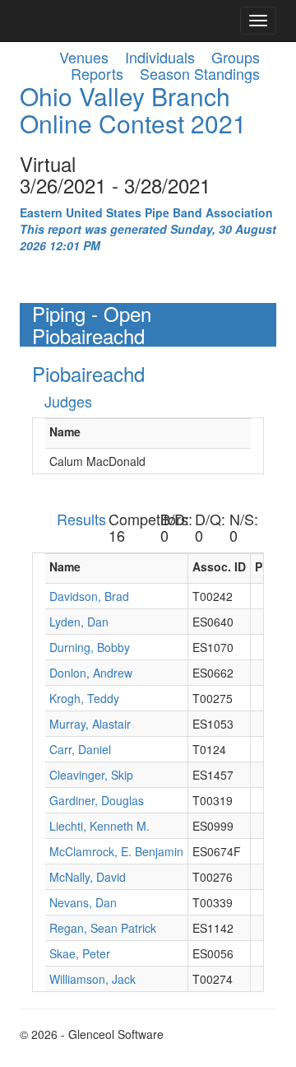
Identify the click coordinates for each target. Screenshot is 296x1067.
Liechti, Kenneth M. (99, 826)
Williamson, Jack (92, 979)
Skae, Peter (79, 953)
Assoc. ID (219, 566)
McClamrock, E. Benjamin (116, 851)
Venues (84, 57)
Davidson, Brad (89, 596)
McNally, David (87, 877)
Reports (97, 73)
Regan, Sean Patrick (102, 928)
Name (65, 431)
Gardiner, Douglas (96, 800)
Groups (235, 57)
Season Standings (200, 73)
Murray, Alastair (90, 723)
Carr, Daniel (80, 749)
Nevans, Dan (83, 902)
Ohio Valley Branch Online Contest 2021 (133, 109)
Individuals (160, 57)
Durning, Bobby (89, 647)
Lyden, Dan (79, 621)
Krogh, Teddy (84, 698)
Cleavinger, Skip (91, 774)
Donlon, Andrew (90, 672)
